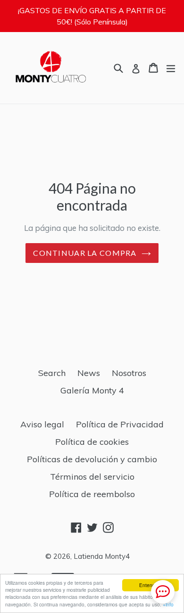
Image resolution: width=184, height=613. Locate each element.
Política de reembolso (92, 494)
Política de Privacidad (120, 424)
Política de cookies (92, 441)
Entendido (150, 584)
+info (168, 604)
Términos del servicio (92, 476)
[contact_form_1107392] (163, 592)
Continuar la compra (84, 252)
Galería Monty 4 (92, 390)
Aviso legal (42, 424)
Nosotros (129, 373)
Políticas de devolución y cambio (92, 459)
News (88, 373)
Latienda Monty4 (102, 556)
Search (52, 373)
